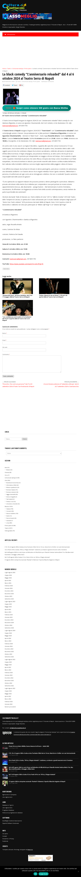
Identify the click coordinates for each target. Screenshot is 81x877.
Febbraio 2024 (9, 643)
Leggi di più (43, 874)
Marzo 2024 (8, 641)
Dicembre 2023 (9, 649)
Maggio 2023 (8, 664)
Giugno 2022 (8, 691)
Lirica (7, 523)
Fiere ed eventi (10, 518)
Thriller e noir (10, 501)
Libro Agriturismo (7, 797)
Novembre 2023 (9, 651)
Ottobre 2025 (8, 596)
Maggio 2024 (8, 635)
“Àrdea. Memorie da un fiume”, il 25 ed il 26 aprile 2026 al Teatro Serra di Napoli (53, 296)
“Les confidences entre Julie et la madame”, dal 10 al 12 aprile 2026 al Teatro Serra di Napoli (17, 318)
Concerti (8, 511)
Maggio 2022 (8, 693)
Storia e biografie (10, 497)
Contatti (4, 836)
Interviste (8, 520)
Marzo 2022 (8, 699)
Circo (6, 475)
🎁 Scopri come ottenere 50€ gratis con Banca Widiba (37, 108)
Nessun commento (48, 81)
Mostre (8, 470)
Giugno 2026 (8, 575)
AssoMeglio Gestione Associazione (12, 821)
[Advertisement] (40, 52)
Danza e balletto (10, 513)
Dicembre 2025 (9, 591)
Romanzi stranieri (11, 492)
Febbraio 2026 (9, 585)
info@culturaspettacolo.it (18, 728)
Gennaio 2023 (8, 675)
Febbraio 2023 (9, 672)
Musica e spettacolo (11, 487)
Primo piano (36, 81)
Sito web (4, 347)
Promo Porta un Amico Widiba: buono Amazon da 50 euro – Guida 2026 (29, 746)
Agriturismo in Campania (9, 794)
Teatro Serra (6, 269)
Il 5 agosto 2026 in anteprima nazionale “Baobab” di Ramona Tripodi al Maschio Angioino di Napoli (32, 560)
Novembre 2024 (9, 622)
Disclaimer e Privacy (8, 838)
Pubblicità (5, 841)
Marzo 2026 (8, 583)
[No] (78, 871)
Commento (6, 354)
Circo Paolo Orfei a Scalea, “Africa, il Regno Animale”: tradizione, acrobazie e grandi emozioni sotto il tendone (36, 549)
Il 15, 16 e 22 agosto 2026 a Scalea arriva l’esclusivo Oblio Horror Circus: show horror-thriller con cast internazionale (37, 547)
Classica (8, 509)
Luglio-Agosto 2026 (10, 572)
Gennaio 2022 (8, 704)
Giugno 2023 (8, 662)
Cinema (7, 472)
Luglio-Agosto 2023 (10, 659)
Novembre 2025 (9, 593)
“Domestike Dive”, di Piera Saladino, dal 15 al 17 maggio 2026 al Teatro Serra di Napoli (17, 296)
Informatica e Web (11, 485)
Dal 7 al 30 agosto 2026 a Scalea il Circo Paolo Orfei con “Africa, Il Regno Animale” (27, 557)
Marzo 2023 (8, 670)
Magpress (30, 849)
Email (4, 340)
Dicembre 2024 (9, 620)
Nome (4, 333)
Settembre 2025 (9, 599)
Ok (35, 874)
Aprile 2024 (8, 638)
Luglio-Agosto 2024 (10, 630)
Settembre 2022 (9, 686)
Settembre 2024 (9, 628)
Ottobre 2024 (8, 625)
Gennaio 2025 (8, 617)
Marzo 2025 (8, 612)
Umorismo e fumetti (11, 504)
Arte (6, 467)
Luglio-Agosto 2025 (10, 601)
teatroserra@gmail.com (43, 141)
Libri (6, 480)
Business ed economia (12, 482)
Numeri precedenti (10, 707)
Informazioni (11, 34)
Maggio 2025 (8, 606)
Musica (7, 506)
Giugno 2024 (8, 633)
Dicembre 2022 (9, 678)
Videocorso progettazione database (12, 812)
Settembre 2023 (9, 657)
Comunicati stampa (27, 81)
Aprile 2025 (8, 609)
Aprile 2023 (8, 667)
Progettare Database (8, 810)
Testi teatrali (9, 499)
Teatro (19, 81)
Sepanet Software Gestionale (10, 823)
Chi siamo (5, 833)
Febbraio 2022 (9, 701)
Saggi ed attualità (11, 494)
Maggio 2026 (8, 578)
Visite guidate (8, 530)
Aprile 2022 (8, 696)
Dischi (7, 516)
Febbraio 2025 (9, 614)
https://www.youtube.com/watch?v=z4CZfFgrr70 (26, 264)
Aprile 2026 (8, 580)
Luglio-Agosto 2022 (10, 688)
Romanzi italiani (10, 490)
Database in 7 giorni (8, 805)
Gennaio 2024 (8, 646)
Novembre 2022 (9, 680)
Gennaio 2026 (8, 588)
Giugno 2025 (8, 604)
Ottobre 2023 (8, 654)
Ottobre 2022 (8, 683)
